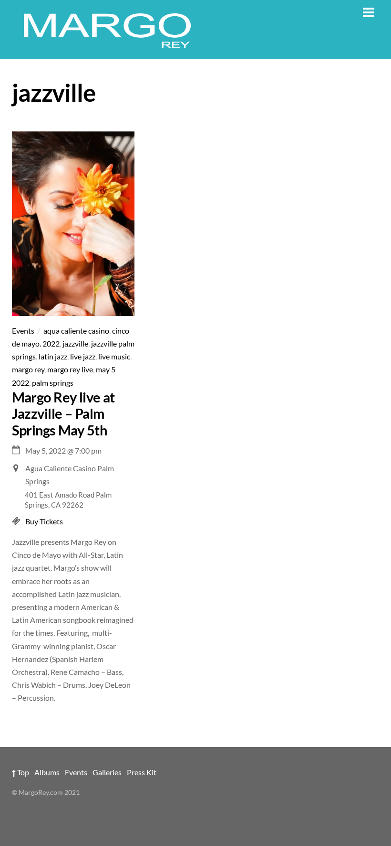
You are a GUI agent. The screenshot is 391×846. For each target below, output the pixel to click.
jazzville (75, 343)
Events (23, 330)
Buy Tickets (44, 521)
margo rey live (70, 369)
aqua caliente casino (76, 330)
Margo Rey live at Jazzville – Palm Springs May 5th (63, 413)
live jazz (82, 356)
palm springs (52, 382)
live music (114, 356)
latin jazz (53, 356)
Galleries (107, 772)
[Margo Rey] (107, 46)
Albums (47, 772)
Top (22, 772)
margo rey (28, 369)
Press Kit (141, 772)
